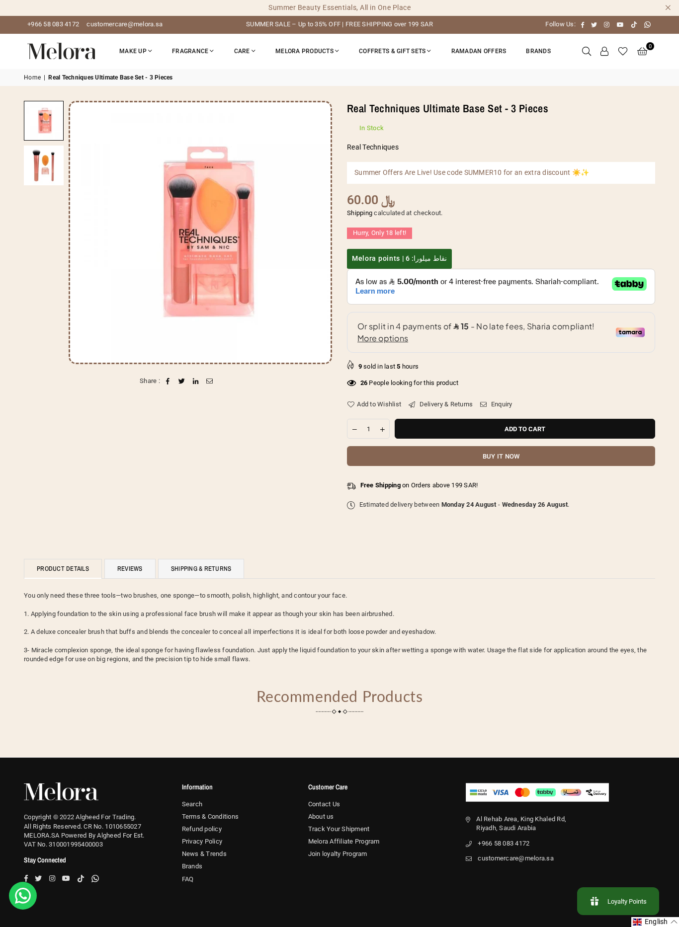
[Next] (318, 232)
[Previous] (82, 232)
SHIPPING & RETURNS (201, 568)
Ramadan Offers (479, 51)
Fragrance (190, 51)
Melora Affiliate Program (344, 841)
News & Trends (204, 853)
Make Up (133, 51)
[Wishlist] (622, 51)
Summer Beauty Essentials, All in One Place (339, 7)
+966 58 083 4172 (53, 24)
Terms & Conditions (210, 816)
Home (32, 77)
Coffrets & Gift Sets (392, 51)
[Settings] (604, 51)
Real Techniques (373, 147)
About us (321, 816)
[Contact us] (23, 896)
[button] (642, 51)
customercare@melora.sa (124, 24)
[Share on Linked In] (196, 381)
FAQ (188, 879)
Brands (538, 51)
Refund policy (202, 829)
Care (242, 51)
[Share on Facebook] (167, 381)
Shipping (359, 213)
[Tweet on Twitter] (181, 381)
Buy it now (501, 456)
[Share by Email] (210, 381)
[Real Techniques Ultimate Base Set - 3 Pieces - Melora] (43, 120)
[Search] (586, 51)
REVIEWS (130, 568)
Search (192, 804)
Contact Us (324, 804)
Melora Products (304, 51)
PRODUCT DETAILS (63, 568)
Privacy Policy (202, 841)
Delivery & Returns (445, 404)
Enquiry (501, 404)
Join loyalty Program (337, 853)
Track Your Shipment (339, 829)
